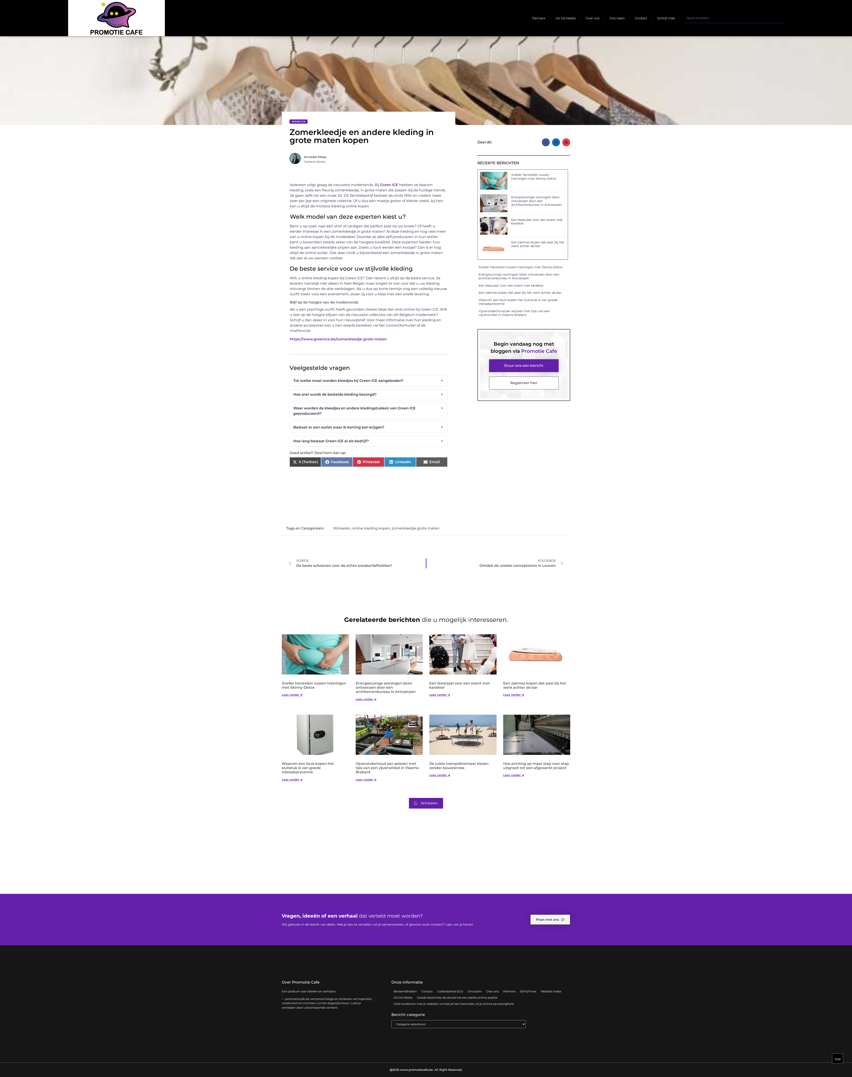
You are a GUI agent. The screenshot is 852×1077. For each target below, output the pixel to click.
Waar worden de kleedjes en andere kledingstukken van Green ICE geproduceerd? (368, 411)
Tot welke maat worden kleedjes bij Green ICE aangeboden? (368, 381)
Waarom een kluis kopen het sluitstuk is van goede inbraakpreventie (518, 302)
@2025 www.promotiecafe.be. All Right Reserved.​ (426, 1069)
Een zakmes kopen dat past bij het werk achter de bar (537, 244)
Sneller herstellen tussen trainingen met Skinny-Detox (533, 176)
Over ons (593, 18)
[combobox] (734, 18)
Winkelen (298, 121)
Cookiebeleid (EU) (450, 991)
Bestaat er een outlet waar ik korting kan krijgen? (368, 427)
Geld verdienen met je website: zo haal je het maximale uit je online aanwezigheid (454, 1004)
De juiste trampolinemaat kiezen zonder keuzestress (459, 766)
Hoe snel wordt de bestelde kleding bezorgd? (368, 394)
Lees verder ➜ (292, 694)
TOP (837, 1059)
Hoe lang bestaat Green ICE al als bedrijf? (368, 441)
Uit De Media (565, 18)
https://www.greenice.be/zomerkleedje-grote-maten (338, 339)
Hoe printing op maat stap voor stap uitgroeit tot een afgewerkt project (536, 766)
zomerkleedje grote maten (416, 528)
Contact (641, 18)
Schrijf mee (666, 18)
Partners (538, 18)
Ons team (617, 18)
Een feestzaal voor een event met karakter (537, 222)
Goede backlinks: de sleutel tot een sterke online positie (457, 997)
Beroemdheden (405, 991)
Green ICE (389, 185)
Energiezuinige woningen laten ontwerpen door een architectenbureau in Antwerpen (536, 201)
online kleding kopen (371, 528)
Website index (551, 991)
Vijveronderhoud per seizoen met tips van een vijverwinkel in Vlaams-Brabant (514, 313)
